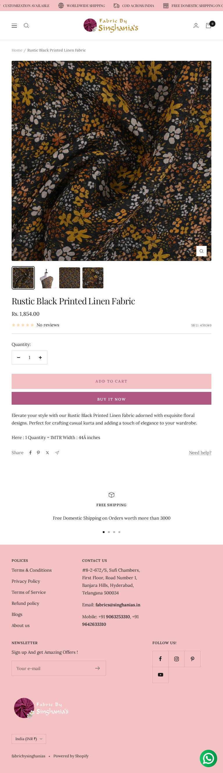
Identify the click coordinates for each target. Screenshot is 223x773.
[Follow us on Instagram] (176, 659)
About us (21, 625)
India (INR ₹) (26, 738)
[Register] (97, 668)
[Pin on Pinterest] (38, 453)
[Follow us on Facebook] (160, 659)
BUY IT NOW (111, 399)
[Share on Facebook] (30, 453)
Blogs (17, 614)
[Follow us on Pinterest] (192, 659)
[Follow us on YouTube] (160, 675)
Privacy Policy (26, 581)
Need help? (200, 452)
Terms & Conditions (32, 570)
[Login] (196, 25)
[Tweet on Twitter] (47, 453)
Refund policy (25, 603)
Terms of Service (29, 592)
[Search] (26, 25)
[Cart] (208, 25)
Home (17, 50)
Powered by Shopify (71, 756)
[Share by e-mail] (57, 453)
